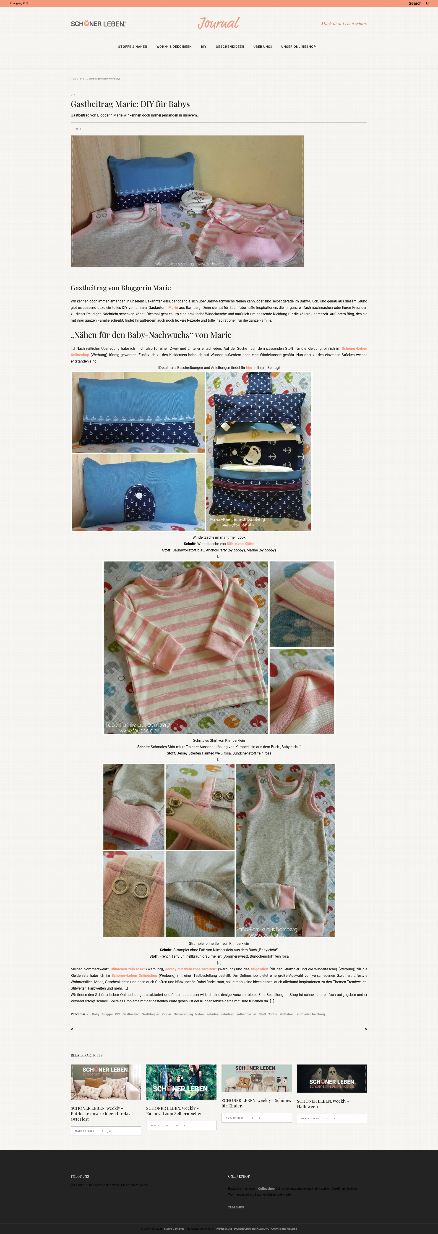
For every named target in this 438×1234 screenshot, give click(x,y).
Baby (95, 1014)
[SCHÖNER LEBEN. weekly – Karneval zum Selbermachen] (181, 1082)
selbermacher (246, 1014)
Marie (173, 307)
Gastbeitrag (131, 1014)
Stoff (262, 1014)
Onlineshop (266, 1188)
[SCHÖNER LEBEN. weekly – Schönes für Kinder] (257, 1078)
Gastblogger (150, 1014)
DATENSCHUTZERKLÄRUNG (251, 1228)
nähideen (227, 1014)
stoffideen (287, 1014)
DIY (82, 79)
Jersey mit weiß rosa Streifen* (191, 969)
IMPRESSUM (224, 1228)
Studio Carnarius (174, 1228)
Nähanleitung (183, 1014)
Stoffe (272, 1014)
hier (249, 367)
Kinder (166, 1014)
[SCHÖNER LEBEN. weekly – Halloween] (332, 1079)
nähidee (213, 1014)
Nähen (200, 1014)
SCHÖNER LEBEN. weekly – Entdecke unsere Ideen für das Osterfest (100, 1113)
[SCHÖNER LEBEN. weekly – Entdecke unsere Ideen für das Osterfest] (106, 1082)
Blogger (107, 1014)
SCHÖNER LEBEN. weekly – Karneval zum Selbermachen (174, 1110)
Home (74, 79)
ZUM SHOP (236, 1207)
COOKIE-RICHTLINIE (284, 1228)
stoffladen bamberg (311, 1014)
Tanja (77, 128)
